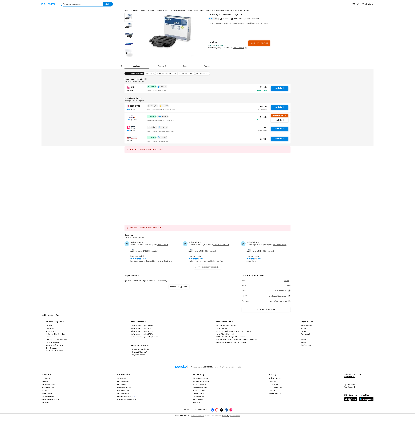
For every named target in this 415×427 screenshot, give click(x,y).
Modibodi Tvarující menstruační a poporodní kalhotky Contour (236, 340)
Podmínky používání (48, 384)
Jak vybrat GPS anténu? (139, 352)
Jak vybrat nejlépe (138, 345)
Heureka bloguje (47, 393)
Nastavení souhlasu (123, 390)
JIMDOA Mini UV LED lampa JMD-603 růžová (230, 337)
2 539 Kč (263, 127)
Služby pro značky (199, 390)
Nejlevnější (150, 73)
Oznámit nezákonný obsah (50, 399)
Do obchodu (280, 88)
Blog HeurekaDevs (48, 396)
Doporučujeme (307, 322)
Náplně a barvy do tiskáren (179, 11)
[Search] (121, 66)
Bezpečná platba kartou (125, 396)
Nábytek (304, 342)
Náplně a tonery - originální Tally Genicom (144, 337)
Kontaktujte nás (349, 377)
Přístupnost (46, 402)
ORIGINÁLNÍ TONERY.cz (221, 245)
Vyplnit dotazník (349, 387)
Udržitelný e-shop (275, 393)
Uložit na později (253, 19)
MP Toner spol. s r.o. (279, 245)
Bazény (303, 331)
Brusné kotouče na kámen (54, 345)
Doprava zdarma (262, 90)
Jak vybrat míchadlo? (138, 355)
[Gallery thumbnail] (129, 17)
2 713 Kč (263, 87)
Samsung (287, 281)
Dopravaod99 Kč (262, 131)
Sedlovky (49, 326)
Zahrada (303, 340)
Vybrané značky (137, 322)
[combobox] (82, 4)
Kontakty (45, 381)
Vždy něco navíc (238, 48)
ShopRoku (272, 381)
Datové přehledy (198, 393)
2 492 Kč (263, 117)
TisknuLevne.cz (162, 245)
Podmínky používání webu (231, 416)
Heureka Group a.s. (197, 416)
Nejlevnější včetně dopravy (166, 73)
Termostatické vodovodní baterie (57, 340)
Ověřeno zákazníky (275, 378)
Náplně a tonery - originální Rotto (142, 331)
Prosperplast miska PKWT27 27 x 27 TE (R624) (231, 342)
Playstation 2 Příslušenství (54, 351)
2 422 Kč (263, 106)
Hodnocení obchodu (186, 73)
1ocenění (163, 87)
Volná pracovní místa (48, 387)
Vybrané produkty (223, 322)
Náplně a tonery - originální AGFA (142, 334)
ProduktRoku (273, 384)
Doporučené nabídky (135, 73)
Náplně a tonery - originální (196, 11)
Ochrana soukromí (123, 393)
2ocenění (164, 116)
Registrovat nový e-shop (201, 381)
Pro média (45, 390)
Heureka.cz (127, 11)
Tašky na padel (50, 337)
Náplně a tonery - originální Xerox (142, 326)
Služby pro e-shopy (199, 384)
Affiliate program (198, 396)
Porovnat (226, 19)
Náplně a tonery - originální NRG (141, 328)
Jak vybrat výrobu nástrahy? (140, 349)
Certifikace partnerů (275, 387)
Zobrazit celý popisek (179, 286)
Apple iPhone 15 (306, 326)
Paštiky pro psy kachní (53, 342)
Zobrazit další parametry (266, 309)
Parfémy (303, 328)
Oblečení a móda (306, 345)
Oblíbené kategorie (54, 322)
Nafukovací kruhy (51, 331)
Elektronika (136, 11)
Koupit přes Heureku (279, 115)
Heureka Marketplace (200, 387)
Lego (302, 337)
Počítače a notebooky (147, 11)
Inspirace (272, 390)
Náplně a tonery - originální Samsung (217, 11)
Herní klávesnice (51, 348)
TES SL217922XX (221, 328)
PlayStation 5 (305, 334)
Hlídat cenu (238, 19)
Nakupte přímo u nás (124, 387)
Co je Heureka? (47, 378)
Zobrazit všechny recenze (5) (207, 267)
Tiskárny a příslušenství (162, 11)
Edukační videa (198, 399)
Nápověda (196, 402)
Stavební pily (50, 328)
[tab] (136, 66)
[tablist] (191, 66)
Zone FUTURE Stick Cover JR (226, 326)
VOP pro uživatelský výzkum (126, 399)
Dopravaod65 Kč (262, 109)
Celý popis (264, 23)
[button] (136, 66)
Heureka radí (121, 384)
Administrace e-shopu (200, 378)
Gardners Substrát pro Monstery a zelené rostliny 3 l (233, 331)
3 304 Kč (263, 139)
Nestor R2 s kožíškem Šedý (225, 334)
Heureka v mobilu (123, 381)
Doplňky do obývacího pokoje (55, 334)
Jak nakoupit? (121, 378)
